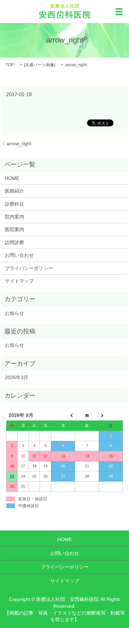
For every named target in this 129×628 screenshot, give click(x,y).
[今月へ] (87, 416)
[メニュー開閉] (119, 11)
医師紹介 (14, 191)
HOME (12, 178)
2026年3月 (16, 377)
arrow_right (19, 143)
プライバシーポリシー (29, 268)
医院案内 (14, 229)
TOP (10, 64)
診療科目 (14, 204)
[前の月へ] (63, 416)
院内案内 (14, 216)
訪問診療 (14, 242)
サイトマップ (19, 281)
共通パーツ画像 (39, 64)
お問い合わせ (19, 255)
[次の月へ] (111, 416)
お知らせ (14, 313)
